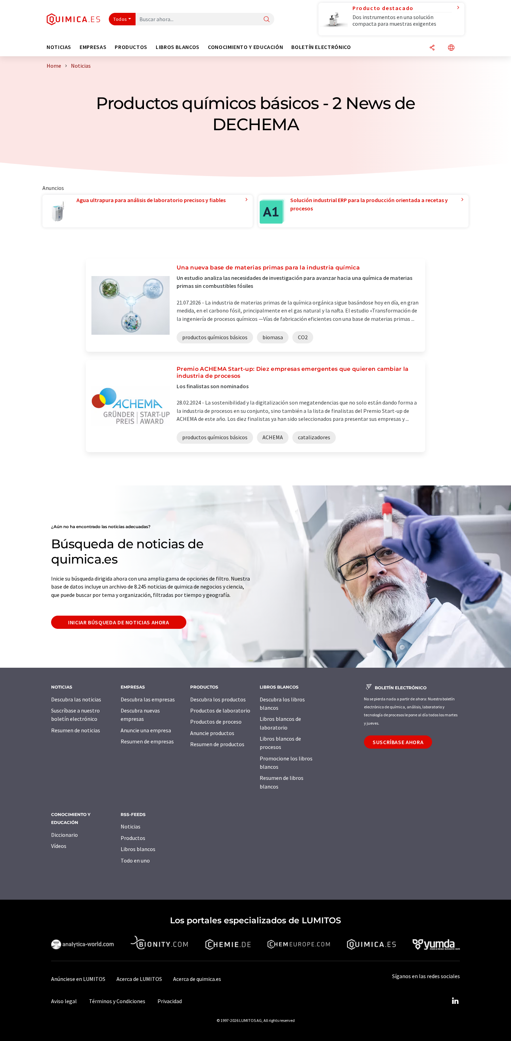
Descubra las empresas (148, 699)
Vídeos (58, 845)
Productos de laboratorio (220, 710)
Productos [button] (131, 47)
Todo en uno (135, 860)
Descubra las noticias (76, 699)
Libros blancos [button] (178, 47)
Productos (133, 837)
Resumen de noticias (75, 730)
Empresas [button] (93, 47)
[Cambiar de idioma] (451, 48)
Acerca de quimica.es (197, 978)
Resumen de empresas (147, 741)
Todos (120, 19)
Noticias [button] (59, 47)
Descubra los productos (218, 699)
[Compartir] (432, 48)
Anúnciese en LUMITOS (78, 978)
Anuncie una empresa (146, 730)
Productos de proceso (216, 721)
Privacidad (169, 1001)
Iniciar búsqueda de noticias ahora (118, 622)
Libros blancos (138, 849)
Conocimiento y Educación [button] (245, 47)
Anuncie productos (212, 733)
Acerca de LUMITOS (139, 978)
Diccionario (64, 834)
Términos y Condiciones (117, 1001)
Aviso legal (64, 1001)
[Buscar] (266, 20)
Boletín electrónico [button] (321, 47)
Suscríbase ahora (398, 742)
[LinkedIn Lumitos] (455, 1001)
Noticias (130, 826)
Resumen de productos (217, 744)
